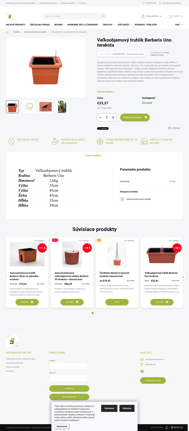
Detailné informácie (105, 92)
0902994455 (150, 364)
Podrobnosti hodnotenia (134, 54)
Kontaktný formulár (153, 380)
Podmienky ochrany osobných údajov (21, 3)
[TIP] (117, 254)
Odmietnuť (109, 408)
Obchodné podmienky (48, 3)
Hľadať (103, 16)
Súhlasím (127, 408)
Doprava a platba (68, 3)
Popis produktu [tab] (93, 155)
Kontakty (82, 3)
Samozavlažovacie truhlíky (139, 199)
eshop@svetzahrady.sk (154, 359)
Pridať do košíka (132, 117)
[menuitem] (16, 25)
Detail (117, 302)
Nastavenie (62, 426)
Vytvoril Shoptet (157, 427)
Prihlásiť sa (69, 388)
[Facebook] (142, 371)
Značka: (157, 55)
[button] (92, 313)
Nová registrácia (69, 397)
